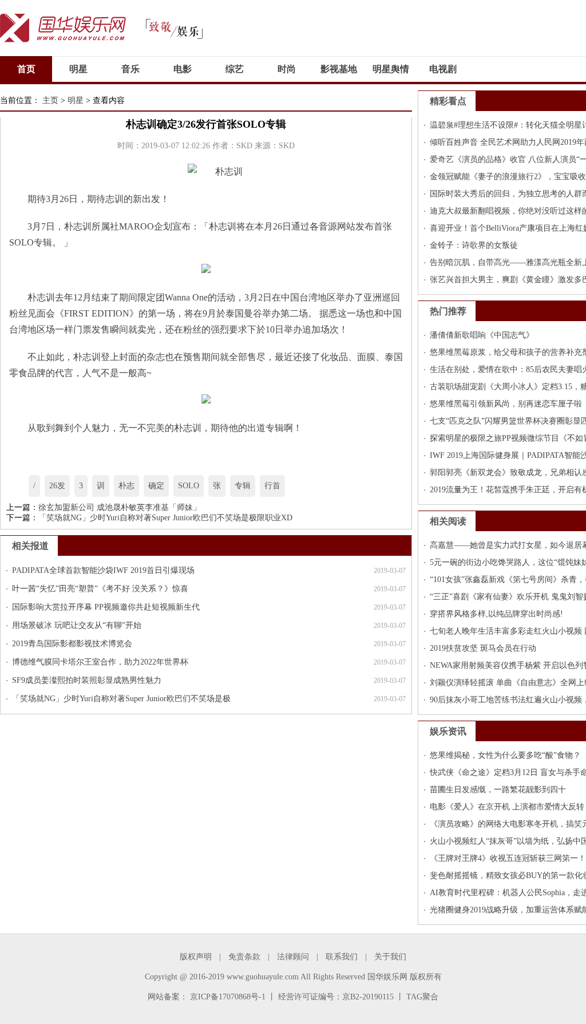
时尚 (287, 69)
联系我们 (342, 956)
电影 (182, 69)
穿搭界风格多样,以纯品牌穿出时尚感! (496, 614)
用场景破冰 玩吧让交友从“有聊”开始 (76, 625)
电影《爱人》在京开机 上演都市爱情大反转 (507, 806)
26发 (57, 485)
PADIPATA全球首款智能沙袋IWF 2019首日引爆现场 (103, 570)
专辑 (243, 485)
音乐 (130, 69)
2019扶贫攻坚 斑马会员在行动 (483, 648)
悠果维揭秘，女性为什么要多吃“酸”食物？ (505, 755)
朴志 (126, 485)
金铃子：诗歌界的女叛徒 (474, 245)
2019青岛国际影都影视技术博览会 (72, 643)
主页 (50, 100)
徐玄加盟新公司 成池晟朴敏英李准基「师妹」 (119, 507)
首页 (26, 69)
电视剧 (443, 69)
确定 (156, 485)
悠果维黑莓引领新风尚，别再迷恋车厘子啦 (506, 404)
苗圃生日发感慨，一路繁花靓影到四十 (498, 789)
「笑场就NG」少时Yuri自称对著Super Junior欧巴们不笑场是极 (121, 698)
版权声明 (196, 956)
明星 (78, 69)
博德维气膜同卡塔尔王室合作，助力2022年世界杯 (100, 662)
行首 (272, 485)
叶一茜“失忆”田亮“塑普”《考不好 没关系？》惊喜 (100, 588)
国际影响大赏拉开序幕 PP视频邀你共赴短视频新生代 (106, 607)
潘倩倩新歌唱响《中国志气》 (482, 335)
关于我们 (390, 956)
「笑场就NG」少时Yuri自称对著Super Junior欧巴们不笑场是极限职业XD (165, 517)
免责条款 (244, 956)
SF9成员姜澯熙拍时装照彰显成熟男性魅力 (86, 680)
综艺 (234, 69)
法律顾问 (293, 956)
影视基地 (338, 69)
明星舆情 (391, 69)
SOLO (188, 485)
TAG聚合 (422, 997)
